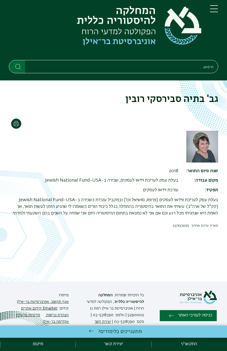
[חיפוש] (17, 66)
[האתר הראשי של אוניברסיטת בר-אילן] (198, 303)
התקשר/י (189, 344)
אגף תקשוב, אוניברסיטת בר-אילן (43, 302)
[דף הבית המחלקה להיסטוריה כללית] (105, 31)
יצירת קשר (102, 322)
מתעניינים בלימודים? (120, 331)
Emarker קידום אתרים (39, 308)
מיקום (38, 344)
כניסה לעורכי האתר (195, 315)
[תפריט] (214, 11)
